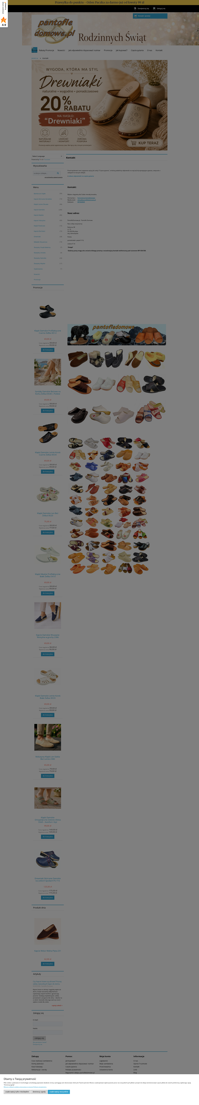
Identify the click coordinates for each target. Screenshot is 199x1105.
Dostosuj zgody (39, 1092)
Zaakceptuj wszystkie (59, 1092)
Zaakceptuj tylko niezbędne (17, 1092)
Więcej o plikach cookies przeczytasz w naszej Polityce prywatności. (25, 1087)
